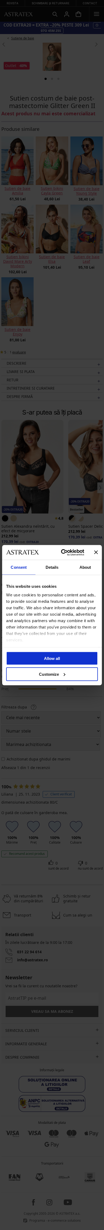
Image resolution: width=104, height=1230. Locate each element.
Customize (49, 674)
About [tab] (85, 567)
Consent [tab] (19, 567)
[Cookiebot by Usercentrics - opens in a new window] (63, 552)
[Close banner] (96, 552)
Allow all (52, 658)
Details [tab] (52, 567)
